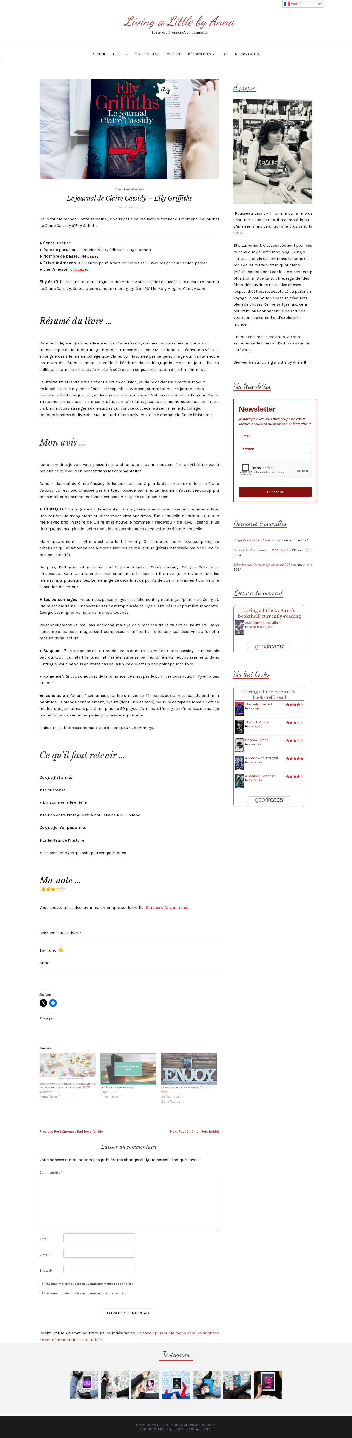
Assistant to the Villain (263, 623)
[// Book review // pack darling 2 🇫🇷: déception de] (145, 1385)
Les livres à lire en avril (116, 1087)
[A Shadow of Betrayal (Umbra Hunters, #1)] (239, 763)
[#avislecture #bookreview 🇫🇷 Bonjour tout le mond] (268, 1385)
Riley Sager (254, 708)
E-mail (45, 1255)
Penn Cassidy (255, 726)
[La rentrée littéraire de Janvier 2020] (68, 1069)
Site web (46, 1270)
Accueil (99, 54)
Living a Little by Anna (179, 21)
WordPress (204, 1429)
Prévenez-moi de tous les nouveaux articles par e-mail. (85, 1293)
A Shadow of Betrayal (261, 758)
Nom (44, 1239)
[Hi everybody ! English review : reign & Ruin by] (115, 1385)
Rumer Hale (254, 744)
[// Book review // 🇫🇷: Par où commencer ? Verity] (176, 1385)
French (296, 3)
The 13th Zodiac (257, 722)
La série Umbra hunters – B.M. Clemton (262, 550)
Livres (119, 54)
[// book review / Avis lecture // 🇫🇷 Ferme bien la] (237, 1385)
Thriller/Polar (135, 189)
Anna (139, 207)
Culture (174, 54)
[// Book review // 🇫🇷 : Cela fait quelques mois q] (207, 1385)
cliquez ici (80, 269)
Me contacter (247, 54)
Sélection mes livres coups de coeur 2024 (262, 565)
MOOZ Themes (164, 1429)
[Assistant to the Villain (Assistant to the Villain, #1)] (239, 627)
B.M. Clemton (255, 762)
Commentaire (51, 1172)
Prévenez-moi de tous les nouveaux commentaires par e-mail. (90, 1284)
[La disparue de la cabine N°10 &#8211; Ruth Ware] (189, 1069)
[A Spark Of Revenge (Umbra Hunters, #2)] (239, 781)
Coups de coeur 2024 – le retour (257, 540)
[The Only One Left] (239, 709)
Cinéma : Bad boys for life (71, 1131)
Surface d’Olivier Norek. (167, 907)
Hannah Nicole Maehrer (260, 626)
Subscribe (275, 492)
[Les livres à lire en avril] (128, 1069)
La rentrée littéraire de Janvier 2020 (65, 1087)
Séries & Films (147, 54)
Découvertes (200, 54)
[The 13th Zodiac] (239, 727)
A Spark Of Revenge (260, 776)
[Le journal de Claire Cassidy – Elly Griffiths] (129, 129)
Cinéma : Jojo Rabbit (194, 1131)
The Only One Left (258, 704)
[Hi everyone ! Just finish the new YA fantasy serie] (84, 1385)
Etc (225, 54)
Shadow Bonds (256, 740)
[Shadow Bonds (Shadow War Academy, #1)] (239, 745)
